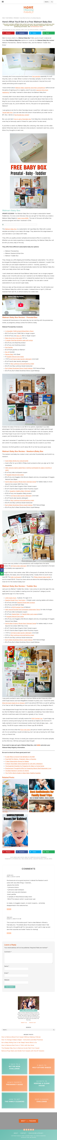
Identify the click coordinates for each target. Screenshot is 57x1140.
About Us (24, 1022)
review (26, 858)
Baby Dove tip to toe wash (13, 338)
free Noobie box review (21, 115)
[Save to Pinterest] (2, 566)
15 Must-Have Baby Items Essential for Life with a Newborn (24, 763)
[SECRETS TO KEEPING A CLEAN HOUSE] (41, 1076)
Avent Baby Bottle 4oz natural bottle (16, 461)
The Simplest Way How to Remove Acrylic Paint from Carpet (20, 1048)
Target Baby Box (7, 112)
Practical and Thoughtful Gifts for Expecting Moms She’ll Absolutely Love (28, 768)
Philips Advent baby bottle (42, 577)
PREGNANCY (16, 17)
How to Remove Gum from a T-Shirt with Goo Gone (17, 1045)
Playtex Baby (9, 354)
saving (30, 858)
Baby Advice (20, 857)
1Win (8, 917)
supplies (46, 858)
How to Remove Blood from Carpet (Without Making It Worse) (21, 1037)
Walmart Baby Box (11, 229)
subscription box (38, 858)
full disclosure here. (37, 26)
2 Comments (42, 29)
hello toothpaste (15, 577)
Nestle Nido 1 (16, 614)
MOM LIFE (27, 857)
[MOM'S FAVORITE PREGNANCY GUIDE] (14, 1076)
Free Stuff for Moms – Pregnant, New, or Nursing (20, 759)
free (22, 858)
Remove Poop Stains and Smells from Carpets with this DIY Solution (22, 1051)
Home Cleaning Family (28, 9)
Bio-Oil (7, 352)
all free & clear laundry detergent (21, 359)
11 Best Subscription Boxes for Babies (17, 761)
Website (6, 980)
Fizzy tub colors (25, 729)
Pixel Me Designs (31, 1137)
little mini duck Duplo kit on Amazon (13, 703)
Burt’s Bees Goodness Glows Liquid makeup (19, 368)
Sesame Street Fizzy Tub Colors (15, 600)
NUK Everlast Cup (18, 607)
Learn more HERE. (23, 218)
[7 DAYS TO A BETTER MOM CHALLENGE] (14, 1059)
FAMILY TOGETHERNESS (7, 17)
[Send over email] (2, 574)
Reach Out (32, 1022)
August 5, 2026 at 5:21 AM (14, 918)
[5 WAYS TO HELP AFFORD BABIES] (41, 1059)
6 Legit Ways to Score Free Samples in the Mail (20, 756)
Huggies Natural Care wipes (15, 356)
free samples (36, 76)
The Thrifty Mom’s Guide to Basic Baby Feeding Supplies (23, 773)
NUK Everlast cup (36, 718)
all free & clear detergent (18, 566)
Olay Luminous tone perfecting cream (22, 363)
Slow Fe (18, 335)
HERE (38, 745)
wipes (50, 858)
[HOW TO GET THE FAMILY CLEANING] (14, 1093)
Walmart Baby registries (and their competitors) (30, 87)
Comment (8, 952)
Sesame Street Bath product (26, 602)
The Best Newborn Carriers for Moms (17, 770)
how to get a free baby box (22, 119)
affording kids (16, 858)
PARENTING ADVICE (35, 857)
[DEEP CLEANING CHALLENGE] (41, 1093)
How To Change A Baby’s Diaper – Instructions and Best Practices (22, 1040)
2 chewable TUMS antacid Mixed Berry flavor (19, 331)
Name (6, 966)
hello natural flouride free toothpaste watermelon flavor (23, 609)
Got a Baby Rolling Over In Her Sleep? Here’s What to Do (19, 1042)
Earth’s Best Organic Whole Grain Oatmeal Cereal (20, 481)
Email (6, 973)
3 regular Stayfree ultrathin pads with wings (19, 340)
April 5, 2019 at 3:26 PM (13, 876)
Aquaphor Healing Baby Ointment (20, 491)
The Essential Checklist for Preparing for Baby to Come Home (24, 766)
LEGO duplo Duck (10, 598)
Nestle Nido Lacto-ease (29, 614)
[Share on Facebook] (2, 570)
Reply (9, 909)
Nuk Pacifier (9, 347)
